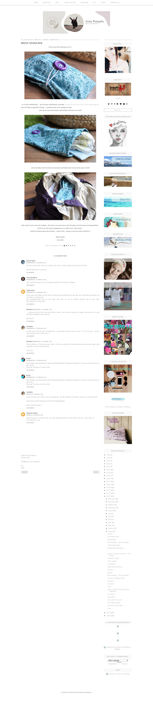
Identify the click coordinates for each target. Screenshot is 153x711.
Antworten (30, 272)
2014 (108, 490)
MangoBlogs (88, 692)
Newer (24, 472)
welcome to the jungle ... (116, 605)
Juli (109, 514)
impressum (115, 2)
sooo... (110, 587)
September (111, 508)
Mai (109, 519)
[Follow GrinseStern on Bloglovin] (118, 147)
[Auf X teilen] (67, 245)
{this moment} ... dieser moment (118, 542)
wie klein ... (111, 581)
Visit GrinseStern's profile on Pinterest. (118, 407)
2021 (108, 470)
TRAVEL (103, 2)
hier (70, 47)
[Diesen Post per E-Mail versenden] (64, 245)
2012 (108, 496)
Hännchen (31, 261)
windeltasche (54, 39)
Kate (28, 358)
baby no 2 (38, 39)
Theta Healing (70, 2)
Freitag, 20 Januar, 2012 (34, 394)
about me (47, 2)
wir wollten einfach (114, 603)
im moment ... (112, 597)
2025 (108, 458)
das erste (111, 584)
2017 (108, 481)
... (118, 260)
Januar (110, 531)
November (111, 502)
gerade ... (111, 572)
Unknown (30, 290)
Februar (110, 528)
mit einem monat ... (114, 536)
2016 (108, 484)
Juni (109, 516)
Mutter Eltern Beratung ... (116, 548)
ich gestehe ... (112, 564)
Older (96, 472)
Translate (124, 664)
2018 (108, 478)
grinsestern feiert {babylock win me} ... (118, 285)
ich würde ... (112, 594)
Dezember (111, 499)
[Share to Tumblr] (74, 245)
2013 (108, 493)
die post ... (111, 570)
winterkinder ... (112, 539)
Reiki (57, 2)
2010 (108, 616)
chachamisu (31, 277)
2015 (108, 487)
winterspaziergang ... (114, 545)
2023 (108, 464)
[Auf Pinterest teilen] (70, 245)
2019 (108, 476)
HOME (36, 2)
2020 (108, 472)
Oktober (111, 505)
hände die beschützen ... (116, 567)
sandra (29, 326)
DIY (94, 2)
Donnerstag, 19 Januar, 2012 (36, 262)
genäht (45, 39)
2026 (108, 455)
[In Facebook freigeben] (68, 245)
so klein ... (111, 534)
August (110, 510)
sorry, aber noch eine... (115, 600)
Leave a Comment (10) (53, 245)
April (109, 522)
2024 (108, 461)
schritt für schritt (113, 558)
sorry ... (110, 608)
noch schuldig (112, 561)
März (110, 525)
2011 (108, 613)
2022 (108, 467)
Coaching (84, 2)
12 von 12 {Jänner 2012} (116, 578)
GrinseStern (73, 692)
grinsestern (32, 413)
